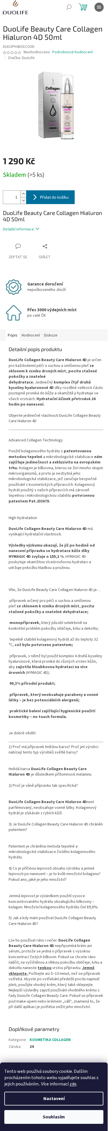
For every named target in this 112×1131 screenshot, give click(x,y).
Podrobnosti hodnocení (72, 52)
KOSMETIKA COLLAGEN (50, 1040)
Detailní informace (18, 229)
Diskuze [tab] (50, 335)
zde (72, 1084)
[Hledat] (69, 7)
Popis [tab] (13, 335)
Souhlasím (54, 1117)
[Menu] (99, 7)
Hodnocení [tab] (31, 335)
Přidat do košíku (54, 197)
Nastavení (54, 1098)
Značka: (21, 58)
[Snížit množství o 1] (23, 200)
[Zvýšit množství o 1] (23, 194)
